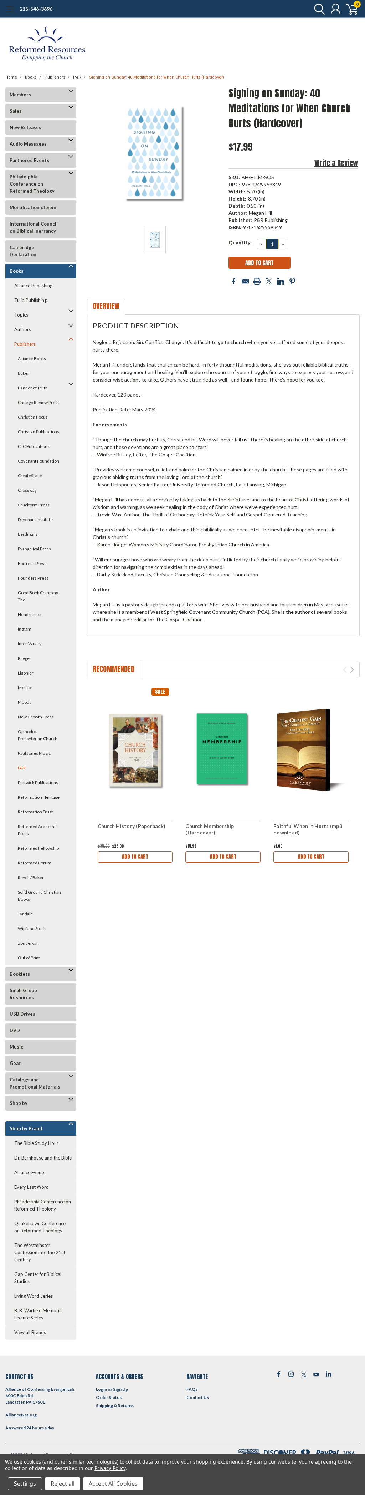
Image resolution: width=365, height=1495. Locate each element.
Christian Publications (38, 431)
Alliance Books (32, 358)
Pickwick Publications (38, 782)
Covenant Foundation (38, 461)
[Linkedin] (280, 281)
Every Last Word (31, 1187)
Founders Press (33, 578)
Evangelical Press (34, 548)
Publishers (55, 77)
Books (31, 77)
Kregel (24, 658)
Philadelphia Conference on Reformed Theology (32, 184)
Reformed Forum (34, 862)
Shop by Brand (26, 1128)
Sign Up (120, 1389)
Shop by (18, 1103)
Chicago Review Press (39, 402)
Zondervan (28, 943)
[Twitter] (268, 281)
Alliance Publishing (33, 285)
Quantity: (240, 242)
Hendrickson (30, 614)
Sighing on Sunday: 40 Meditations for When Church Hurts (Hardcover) (156, 77)
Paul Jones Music (34, 753)
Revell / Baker (31, 877)
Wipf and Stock (32, 928)
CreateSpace (30, 475)
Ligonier (26, 673)
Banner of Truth (33, 387)
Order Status (109, 1397)
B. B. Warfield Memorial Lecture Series (38, 1314)
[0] (349, 9)
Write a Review (336, 162)
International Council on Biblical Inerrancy (34, 227)
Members (20, 94)
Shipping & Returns (115, 1405)
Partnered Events (29, 160)
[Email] (245, 281)
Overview (106, 306)
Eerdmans (28, 534)
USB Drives (22, 1014)
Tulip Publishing (30, 300)
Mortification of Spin (33, 207)
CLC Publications (34, 446)
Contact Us (197, 1397)
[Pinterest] (292, 281)
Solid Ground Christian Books (39, 895)
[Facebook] (233, 281)
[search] (318, 9)
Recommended (113, 669)
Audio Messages (28, 144)
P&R (77, 77)
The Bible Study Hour (36, 1143)
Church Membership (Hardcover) (209, 829)
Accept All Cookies (113, 1484)
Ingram (24, 629)
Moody (24, 702)
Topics (21, 315)
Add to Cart (135, 856)
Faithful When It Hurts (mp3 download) (307, 829)
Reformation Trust (35, 811)
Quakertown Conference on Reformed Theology (40, 1227)
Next (352, 669)
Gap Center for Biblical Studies (37, 1277)
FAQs (191, 1389)
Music (16, 1047)
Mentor (25, 687)
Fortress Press (32, 563)
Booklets (20, 974)
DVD (15, 1030)
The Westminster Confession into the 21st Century (39, 1252)
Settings (25, 1484)
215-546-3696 (36, 9)
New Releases (25, 127)
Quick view (135, 750)
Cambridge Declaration (23, 250)
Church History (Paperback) (132, 826)
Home (11, 77)
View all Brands (30, 1332)
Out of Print (29, 957)
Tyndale (25, 913)
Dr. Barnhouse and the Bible (43, 1158)
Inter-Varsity (29, 643)
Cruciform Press (34, 504)
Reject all (62, 1484)
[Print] (257, 281)
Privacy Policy (109, 1468)
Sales (16, 111)
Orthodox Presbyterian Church (37, 735)
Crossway (27, 490)
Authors (22, 329)
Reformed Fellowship (38, 848)
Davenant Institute (35, 519)
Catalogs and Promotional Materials (35, 1083)
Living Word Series (33, 1296)
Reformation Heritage (39, 797)
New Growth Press (36, 716)
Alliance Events (29, 1172)
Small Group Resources (23, 994)
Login (101, 1389)
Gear (15, 1063)
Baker (23, 373)
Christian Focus (33, 417)
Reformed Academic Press (37, 830)
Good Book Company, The (38, 596)
